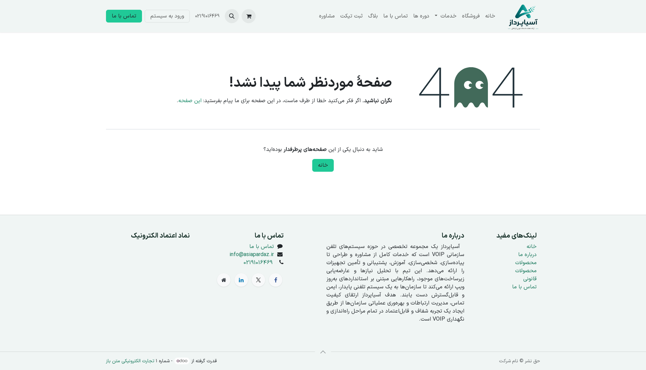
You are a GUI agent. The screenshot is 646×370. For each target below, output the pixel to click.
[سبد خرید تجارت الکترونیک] (249, 16)
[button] (232, 16)
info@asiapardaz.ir (251, 255)
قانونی (530, 279)
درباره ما (527, 255)
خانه (323, 165)
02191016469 (258, 263)
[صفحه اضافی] (223, 280)
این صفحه (190, 101)
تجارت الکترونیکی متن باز (130, 361)
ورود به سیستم (167, 16)
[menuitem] (490, 16)
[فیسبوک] (275, 280)
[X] (258, 280)
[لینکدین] (241, 280)
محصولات (526, 263)
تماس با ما (124, 16)
